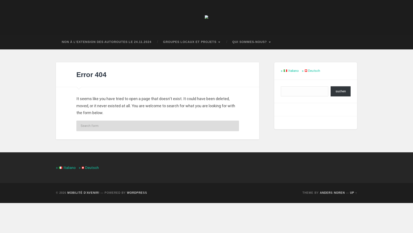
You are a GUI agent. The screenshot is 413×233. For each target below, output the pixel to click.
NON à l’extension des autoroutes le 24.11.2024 (106, 42)
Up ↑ (353, 192)
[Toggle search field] (349, 42)
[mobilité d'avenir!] (206, 17)
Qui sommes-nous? (249, 42)
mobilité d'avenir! (83, 192)
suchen (341, 91)
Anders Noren (332, 192)
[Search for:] (157, 126)
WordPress (137, 192)
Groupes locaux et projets (189, 42)
